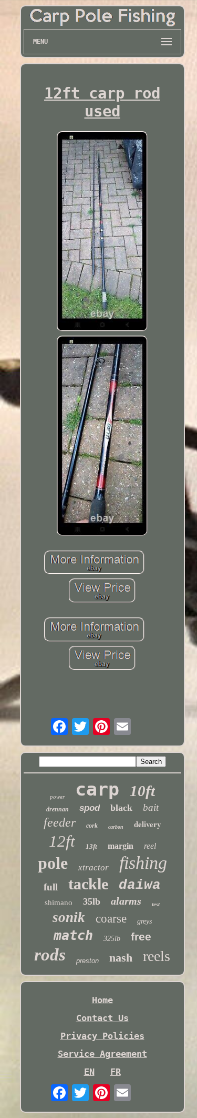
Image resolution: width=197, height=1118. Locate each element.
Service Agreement (102, 1053)
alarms (126, 901)
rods (50, 954)
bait (151, 807)
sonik (69, 917)
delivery (147, 824)
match (73, 935)
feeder (60, 822)
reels (156, 956)
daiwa (140, 885)
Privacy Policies (102, 1036)
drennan (57, 809)
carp (97, 789)
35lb (91, 901)
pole (53, 863)
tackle (88, 884)
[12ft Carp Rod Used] (102, 232)
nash (120, 957)
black (121, 807)
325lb (111, 939)
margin (120, 845)
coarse (111, 918)
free (141, 936)
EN (89, 1071)
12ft (62, 841)
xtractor (93, 867)
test (156, 904)
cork (92, 825)
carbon (115, 827)
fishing (143, 862)
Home (102, 1000)
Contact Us (102, 1018)
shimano (58, 902)
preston (87, 961)
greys (144, 921)
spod (89, 808)
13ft (91, 846)
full (51, 887)
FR (115, 1071)
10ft (142, 790)
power (57, 796)
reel (150, 845)
